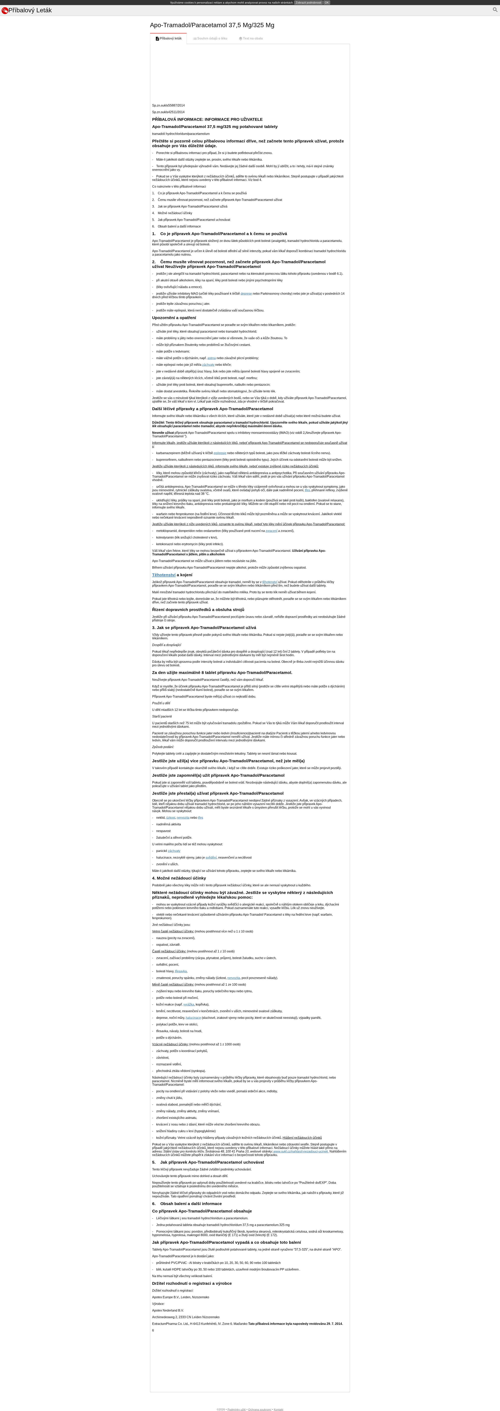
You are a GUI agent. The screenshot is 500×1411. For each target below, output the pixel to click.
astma (211, 358)
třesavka (181, 971)
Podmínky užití (237, 1409)
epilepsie (220, 453)
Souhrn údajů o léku (212, 38)
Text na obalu (253, 38)
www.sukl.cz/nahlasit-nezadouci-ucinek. (301, 1151)
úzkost (170, 817)
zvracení (271, 530)
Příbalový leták (171, 38)
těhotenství (269, 582)
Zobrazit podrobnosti (308, 2)
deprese (246, 293)
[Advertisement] (74, 243)
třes (307, 490)
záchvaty (208, 364)
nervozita (183, 817)
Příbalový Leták (30, 10)
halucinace (193, 1017)
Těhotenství (164, 575)
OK (327, 2)
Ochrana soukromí (259, 1409)
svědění (211, 857)
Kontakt (278, 1409)
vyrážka (188, 1004)
